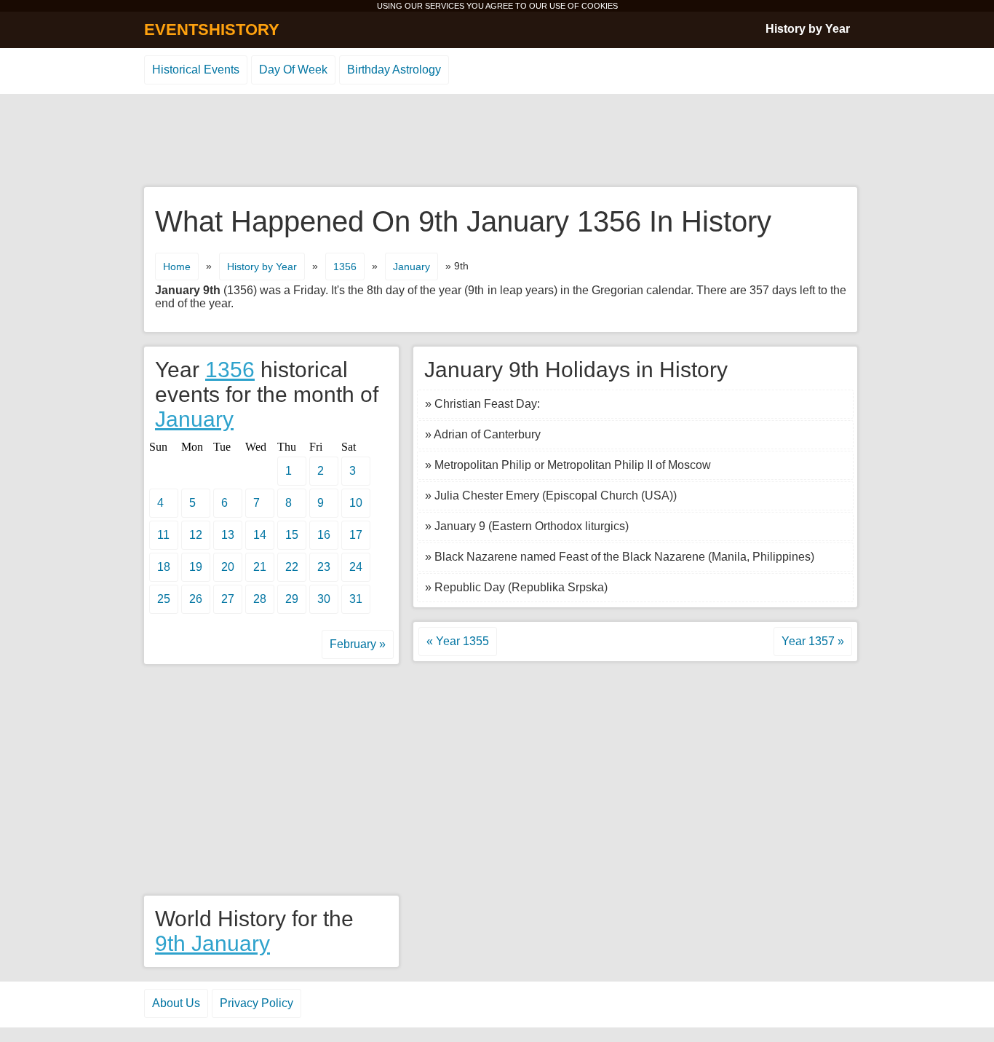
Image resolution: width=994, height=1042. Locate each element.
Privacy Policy (256, 1003)
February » (358, 644)
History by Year (808, 29)
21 (259, 567)
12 (195, 535)
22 (291, 567)
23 (323, 567)
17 (355, 535)
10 (355, 503)
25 (163, 599)
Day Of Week (293, 69)
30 (323, 599)
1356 (345, 266)
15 (291, 535)
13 (227, 535)
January (411, 266)
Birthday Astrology (394, 69)
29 (291, 599)
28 (259, 599)
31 (355, 599)
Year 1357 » (813, 641)
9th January (212, 943)
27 (227, 599)
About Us (176, 1003)
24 (355, 567)
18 (163, 567)
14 (259, 535)
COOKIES (599, 5)
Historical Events (195, 69)
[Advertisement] (497, 141)
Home (177, 266)
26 (195, 599)
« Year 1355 (457, 641)
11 (163, 535)
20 (227, 567)
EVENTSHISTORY (211, 29)
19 (195, 567)
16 (323, 535)
